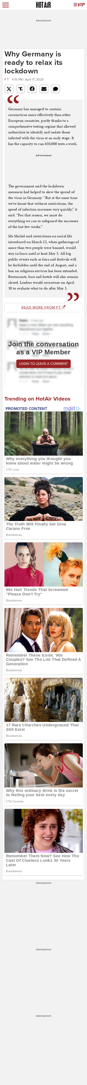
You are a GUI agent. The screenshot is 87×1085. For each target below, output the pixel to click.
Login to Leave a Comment (43, 364)
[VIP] (79, 5)
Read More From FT (41, 307)
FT (7, 79)
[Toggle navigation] (5, 5)
